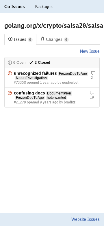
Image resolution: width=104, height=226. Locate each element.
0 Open (19, 62)
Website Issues (85, 219)
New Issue (90, 51)
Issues (22, 39)
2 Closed (42, 62)
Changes (56, 39)
